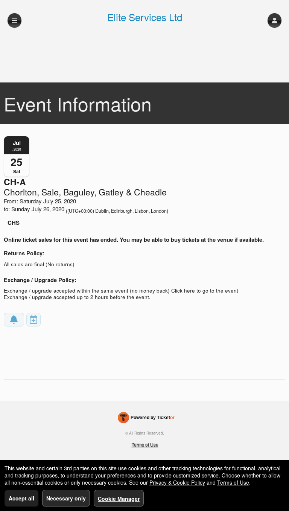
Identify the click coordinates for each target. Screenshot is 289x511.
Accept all (21, 498)
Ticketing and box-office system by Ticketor (146, 419)
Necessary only (66, 498)
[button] (274, 20)
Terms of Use (144, 444)
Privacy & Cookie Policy (177, 482)
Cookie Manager (119, 498)
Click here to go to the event (204, 290)
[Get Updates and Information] (14, 319)
